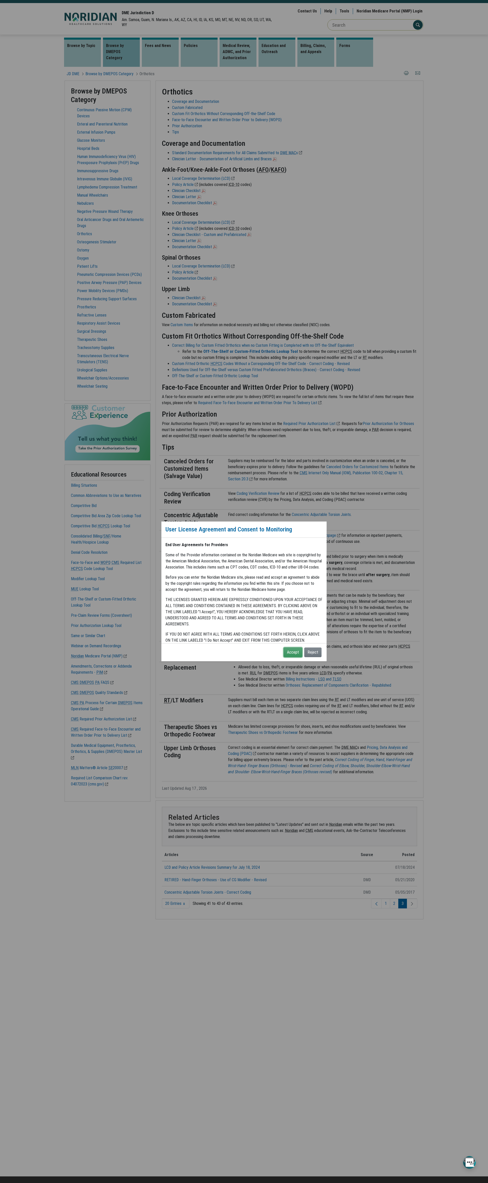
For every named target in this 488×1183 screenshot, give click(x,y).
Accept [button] (293, 652)
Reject (313, 652)
